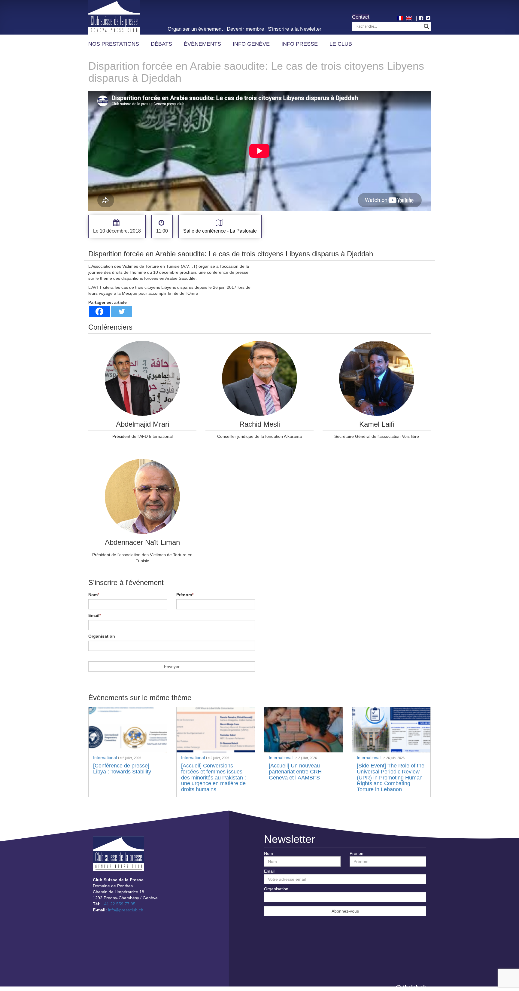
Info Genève (251, 44)
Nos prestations (113, 44)
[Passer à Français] (400, 18)
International (105, 757)
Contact (360, 17)
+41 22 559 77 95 (118, 903)
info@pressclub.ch (125, 909)
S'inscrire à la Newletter (294, 29)
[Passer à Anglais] (409, 18)
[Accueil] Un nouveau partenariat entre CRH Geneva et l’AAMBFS (295, 772)
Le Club (340, 44)
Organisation (101, 636)
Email (94, 615)
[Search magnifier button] (426, 26)
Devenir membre (245, 29)
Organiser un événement (195, 29)
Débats (161, 44)
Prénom (184, 594)
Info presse (299, 44)
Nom (93, 594)
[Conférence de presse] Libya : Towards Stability (122, 769)
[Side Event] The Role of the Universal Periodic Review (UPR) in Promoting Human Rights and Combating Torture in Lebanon (390, 777)
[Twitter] (121, 311)
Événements (202, 44)
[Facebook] (99, 311)
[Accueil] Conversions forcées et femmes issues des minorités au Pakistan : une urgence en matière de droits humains (213, 777)
